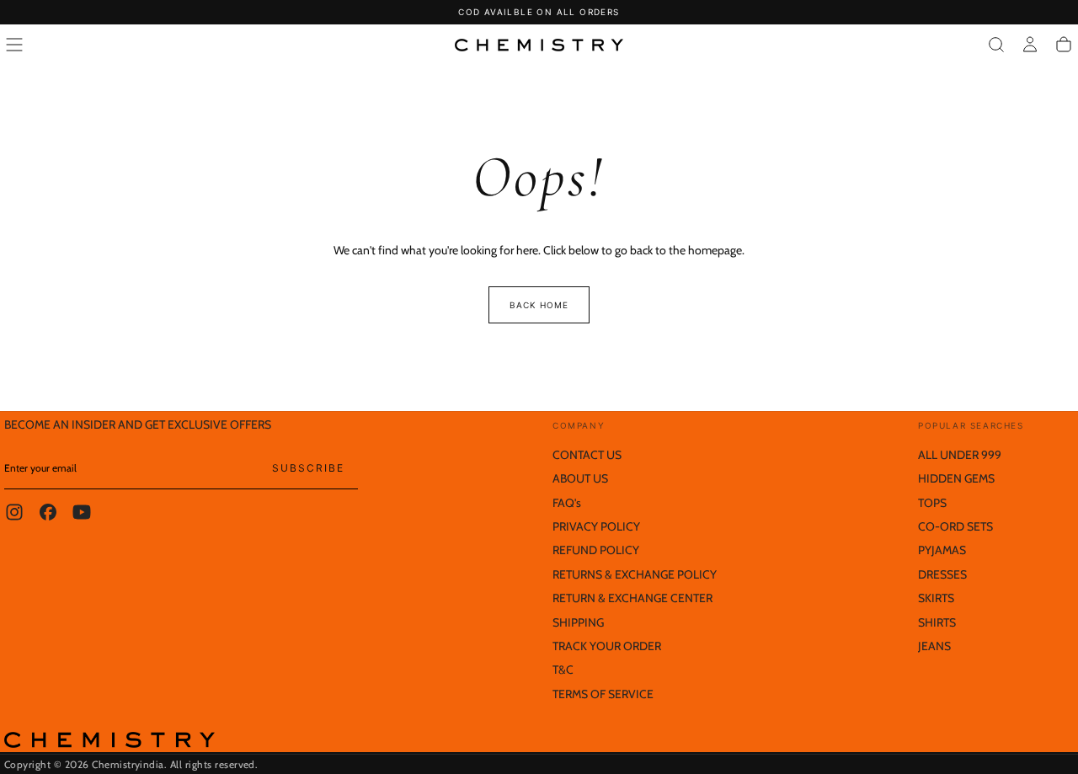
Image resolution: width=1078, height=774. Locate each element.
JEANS (934, 646)
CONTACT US (587, 454)
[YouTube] (82, 512)
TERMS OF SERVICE (603, 694)
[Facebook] (48, 512)
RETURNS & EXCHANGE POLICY (634, 574)
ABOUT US (580, 478)
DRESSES (942, 574)
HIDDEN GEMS (956, 478)
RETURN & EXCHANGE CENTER (632, 598)
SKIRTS (936, 598)
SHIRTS (937, 622)
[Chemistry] (109, 740)
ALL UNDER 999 (959, 454)
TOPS (932, 502)
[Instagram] (14, 512)
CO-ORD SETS (955, 526)
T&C (563, 669)
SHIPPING (578, 622)
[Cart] (1064, 44)
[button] (14, 45)
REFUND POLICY (595, 550)
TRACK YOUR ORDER (606, 646)
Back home (539, 305)
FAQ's (566, 502)
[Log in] (1030, 44)
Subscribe (308, 468)
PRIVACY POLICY (596, 526)
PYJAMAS (942, 550)
